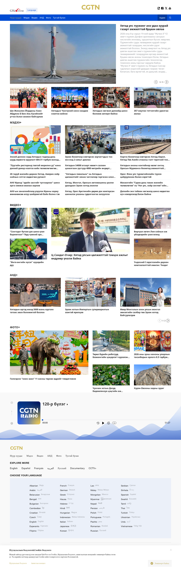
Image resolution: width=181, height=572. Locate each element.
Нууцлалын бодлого (18, 563)
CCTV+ (92, 468)
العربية (50, 468)
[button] (156, 82)
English (14, 468)
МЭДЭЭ (15, 122)
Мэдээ (30, 455)
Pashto (96, 521)
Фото (14, 327)
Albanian (37, 485)
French (67, 485)
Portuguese (100, 517)
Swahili (128, 499)
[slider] (42, 420)
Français (38, 468)
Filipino (37, 530)
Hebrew (66, 503)
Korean (67, 530)
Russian (98, 530)
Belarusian (40, 494)
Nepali (96, 503)
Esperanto (39, 526)
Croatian (37, 512)
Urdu (125, 521)
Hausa (66, 499)
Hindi (65, 508)
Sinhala (127, 490)
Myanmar (100, 499)
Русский (62, 468)
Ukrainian (130, 517)
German (67, 490)
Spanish (128, 494)
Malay (99, 490)
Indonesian (72, 517)
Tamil (126, 503)
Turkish (127, 512)
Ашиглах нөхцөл (38, 563)
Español (26, 468)
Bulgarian (39, 503)
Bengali (35, 499)
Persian (97, 508)
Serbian (128, 485)
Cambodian (37, 508)
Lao (94, 485)
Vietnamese (131, 526)
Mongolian (99, 494)
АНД (13, 275)
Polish (96, 512)
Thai (125, 508)
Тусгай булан (72, 455)
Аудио (162, 17)
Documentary (77, 468)
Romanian (99, 526)
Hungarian (68, 512)
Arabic (36, 490)
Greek (67, 494)
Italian (66, 521)
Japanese (68, 526)
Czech (36, 517)
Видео (14, 205)
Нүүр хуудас (16, 455)
